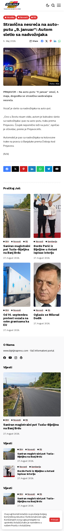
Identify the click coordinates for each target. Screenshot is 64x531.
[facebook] (4, 357)
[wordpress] (21, 357)
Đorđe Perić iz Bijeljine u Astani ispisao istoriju (45, 249)
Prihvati (54, 520)
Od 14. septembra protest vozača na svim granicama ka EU (16, 319)
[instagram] (15, 357)
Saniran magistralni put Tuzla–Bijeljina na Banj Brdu (16, 249)
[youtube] (10, 358)
